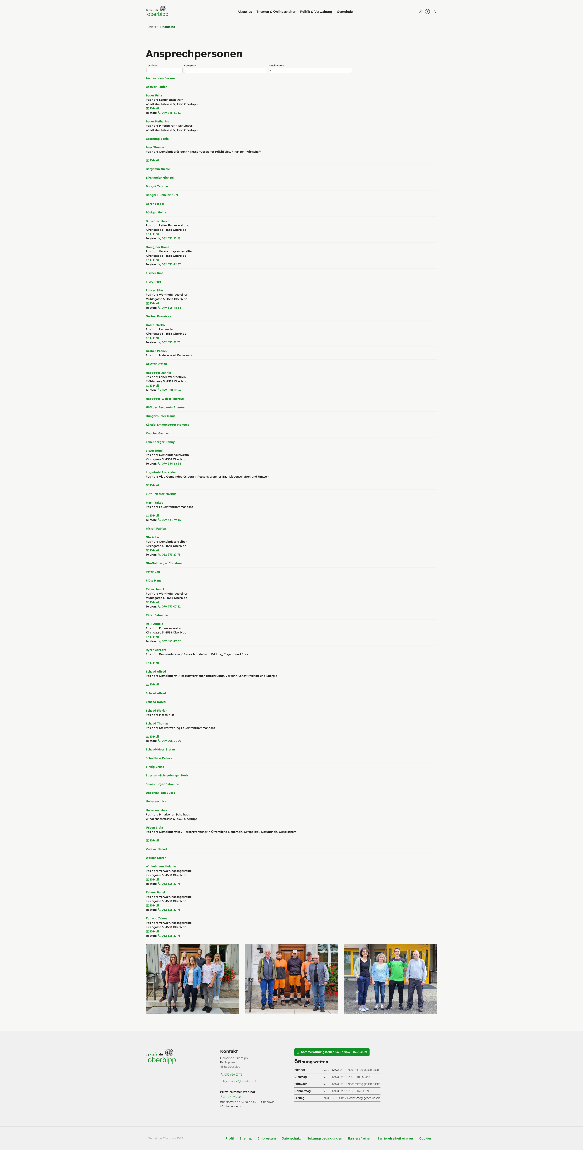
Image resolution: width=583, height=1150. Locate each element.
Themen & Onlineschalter (276, 12)
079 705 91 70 (171, 741)
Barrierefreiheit (360, 1138)
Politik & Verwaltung (316, 12)
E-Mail (154, 108)
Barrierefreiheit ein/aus (395, 1138)
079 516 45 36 (171, 307)
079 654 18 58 (171, 463)
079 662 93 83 (233, 1097)
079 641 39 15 (171, 520)
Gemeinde (345, 12)
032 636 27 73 (171, 342)
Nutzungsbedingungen (324, 1138)
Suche (434, 11)
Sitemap (246, 1138)
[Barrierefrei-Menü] (427, 11)
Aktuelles (245, 12)
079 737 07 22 (171, 606)
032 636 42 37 (171, 264)
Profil (229, 1138)
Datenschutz (291, 1138)
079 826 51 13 (171, 113)
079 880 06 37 (171, 390)
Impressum (267, 1138)
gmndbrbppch (240, 1081)
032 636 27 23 (171, 238)
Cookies (425, 1138)
